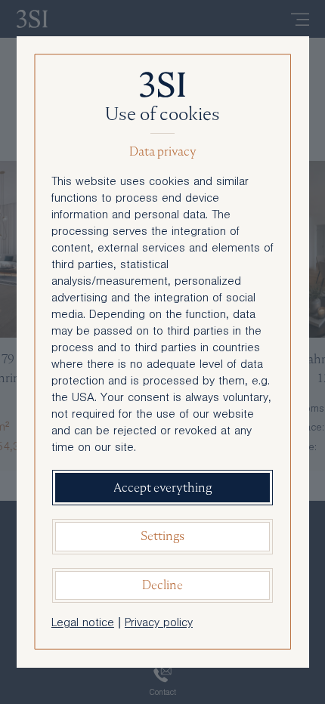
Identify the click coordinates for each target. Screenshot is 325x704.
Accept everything (162, 488)
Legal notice (82, 624)
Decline (162, 585)
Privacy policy (159, 624)
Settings (162, 536)
